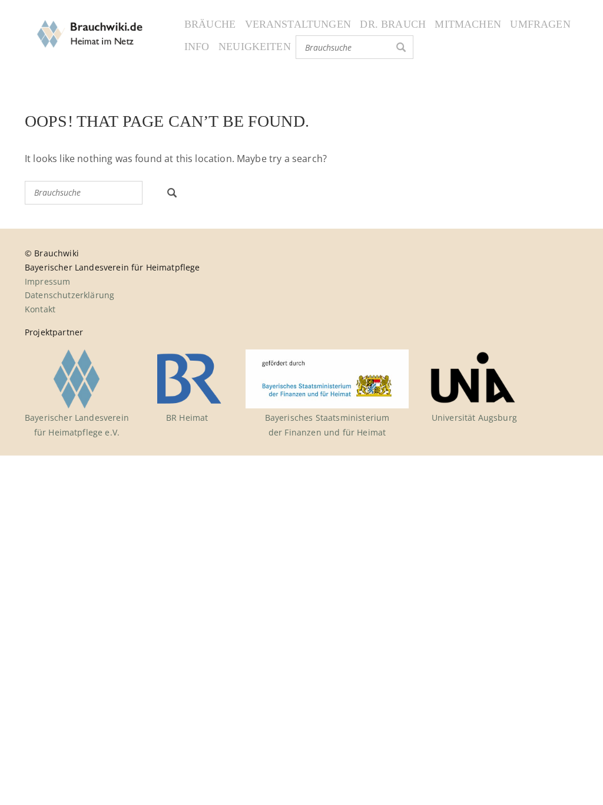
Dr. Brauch (393, 24)
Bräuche (210, 24)
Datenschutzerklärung (69, 295)
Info (197, 46)
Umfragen (540, 24)
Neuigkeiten (254, 46)
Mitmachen (468, 24)
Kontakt (40, 309)
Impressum (47, 281)
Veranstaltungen (298, 24)
